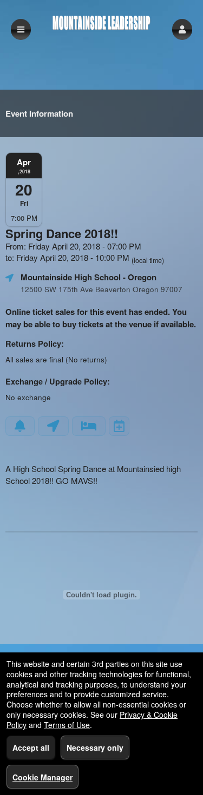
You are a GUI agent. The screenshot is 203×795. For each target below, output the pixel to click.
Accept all (30, 747)
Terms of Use (67, 724)
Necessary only (95, 747)
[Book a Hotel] (88, 426)
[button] (182, 29)
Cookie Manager (42, 777)
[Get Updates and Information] (20, 426)
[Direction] (53, 426)
